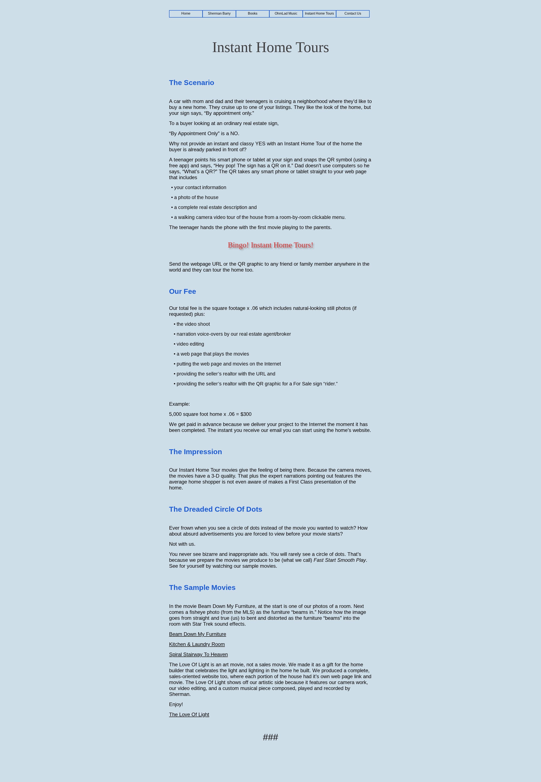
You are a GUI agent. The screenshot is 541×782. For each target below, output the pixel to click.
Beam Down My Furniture (197, 634)
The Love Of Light (189, 714)
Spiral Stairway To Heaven (198, 654)
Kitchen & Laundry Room (197, 644)
